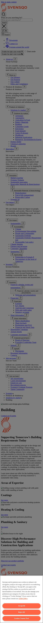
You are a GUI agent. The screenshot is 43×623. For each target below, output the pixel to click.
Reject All (21, 612)
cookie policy (23, 598)
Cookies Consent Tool (21, 618)
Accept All (21, 606)
